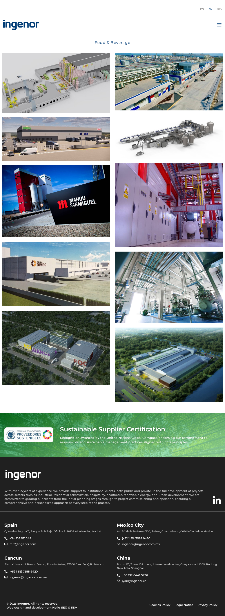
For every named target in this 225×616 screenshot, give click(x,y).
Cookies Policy (159, 605)
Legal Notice (184, 605)
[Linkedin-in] (216, 500)
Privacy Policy (207, 605)
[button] (219, 25)
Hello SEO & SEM (64, 607)
